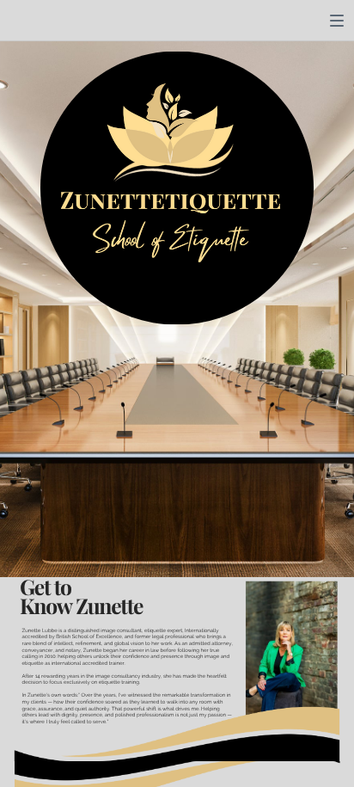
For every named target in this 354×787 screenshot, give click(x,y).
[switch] (337, 20)
